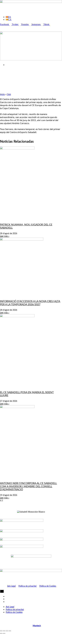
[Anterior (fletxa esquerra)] (1, 633)
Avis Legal (11, 586)
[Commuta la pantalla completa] (4, 630)
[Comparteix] (7, 630)
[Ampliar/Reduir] (1, 630)
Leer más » (4, 236)
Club (9, 95)
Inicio (2, 95)
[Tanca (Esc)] (10, 630)
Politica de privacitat (27, 586)
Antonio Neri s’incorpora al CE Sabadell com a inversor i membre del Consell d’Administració (28, 486)
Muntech (37, 626)
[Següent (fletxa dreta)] (4, 633)
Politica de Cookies (47, 586)
